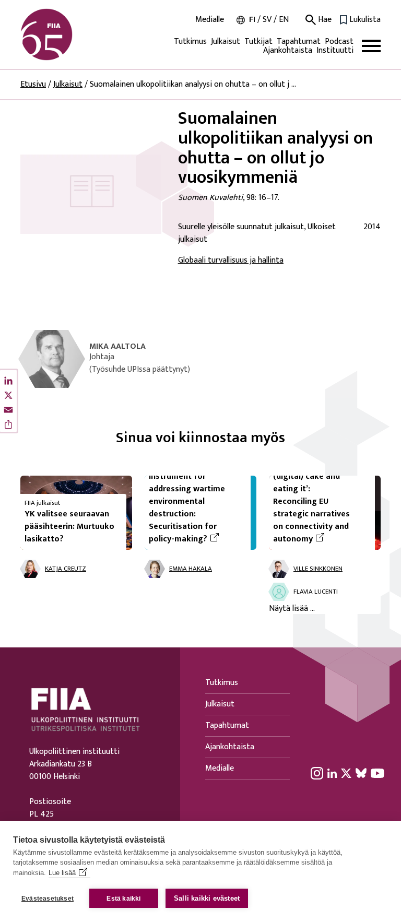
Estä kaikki (123, 898)
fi (252, 20)
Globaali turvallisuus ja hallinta (231, 260)
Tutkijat (258, 41)
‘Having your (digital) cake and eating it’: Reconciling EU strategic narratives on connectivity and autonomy (320, 502)
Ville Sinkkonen (318, 569)
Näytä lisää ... (292, 608)
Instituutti (334, 50)
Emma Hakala (190, 569)
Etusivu (33, 84)
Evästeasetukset (47, 898)
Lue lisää (62, 873)
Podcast (339, 41)
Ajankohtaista (287, 50)
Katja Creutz (65, 569)
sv (267, 20)
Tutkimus (190, 41)
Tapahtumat (299, 41)
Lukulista (365, 20)
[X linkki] (346, 772)
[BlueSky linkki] (361, 772)
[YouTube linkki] (377, 772)
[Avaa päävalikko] (371, 46)
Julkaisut (225, 41)
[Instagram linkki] (317, 772)
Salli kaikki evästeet (207, 898)
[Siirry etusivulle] (70, 34)
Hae (324, 20)
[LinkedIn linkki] (332, 772)
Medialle (209, 20)
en (284, 20)
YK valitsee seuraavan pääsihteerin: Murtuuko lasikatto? (69, 526)
